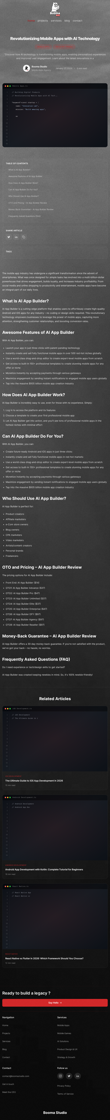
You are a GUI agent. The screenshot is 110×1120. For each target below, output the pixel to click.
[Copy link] (23, 237)
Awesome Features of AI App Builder (25, 176)
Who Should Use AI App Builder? (23, 196)
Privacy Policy (64, 1086)
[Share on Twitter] (9, 237)
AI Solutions (63, 1041)
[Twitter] (69, 1076)
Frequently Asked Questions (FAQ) (24, 216)
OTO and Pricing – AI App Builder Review (27, 203)
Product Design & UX (67, 1049)
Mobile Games (64, 1033)
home (31, 20)
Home (5, 1025)
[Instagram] (60, 1076)
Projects (6, 1033)
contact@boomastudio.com (15, 1076)
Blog (4, 1049)
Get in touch (8, 1084)
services (56, 20)
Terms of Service (65, 1094)
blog (67, 20)
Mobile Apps (63, 1025)
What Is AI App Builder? (19, 169)
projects (43, 20)
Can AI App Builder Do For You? (23, 189)
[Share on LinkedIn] (16, 237)
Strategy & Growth (66, 1057)
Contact (6, 1057)
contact (77, 20)
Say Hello (53, 1002)
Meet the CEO (9, 1092)
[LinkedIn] (77, 1076)
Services (6, 1041)
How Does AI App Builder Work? (23, 183)
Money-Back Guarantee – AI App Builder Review (30, 209)
